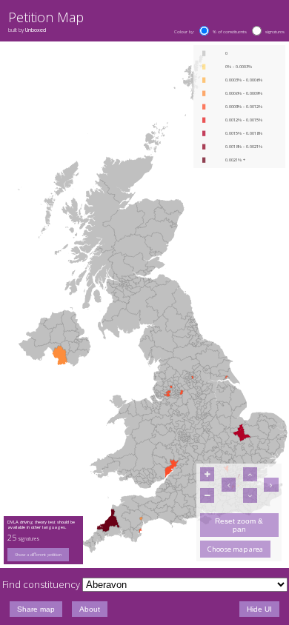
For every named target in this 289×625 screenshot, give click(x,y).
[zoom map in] (207, 474)
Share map (36, 609)
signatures (275, 32)
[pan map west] (229, 485)
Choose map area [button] (235, 549)
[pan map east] (271, 485)
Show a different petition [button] (38, 555)
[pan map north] (250, 474)
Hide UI (259, 609)
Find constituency (41, 584)
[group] (43, 554)
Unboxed (35, 29)
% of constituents (230, 32)
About (89, 609)
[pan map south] (250, 495)
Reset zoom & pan (239, 525)
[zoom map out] (207, 495)
